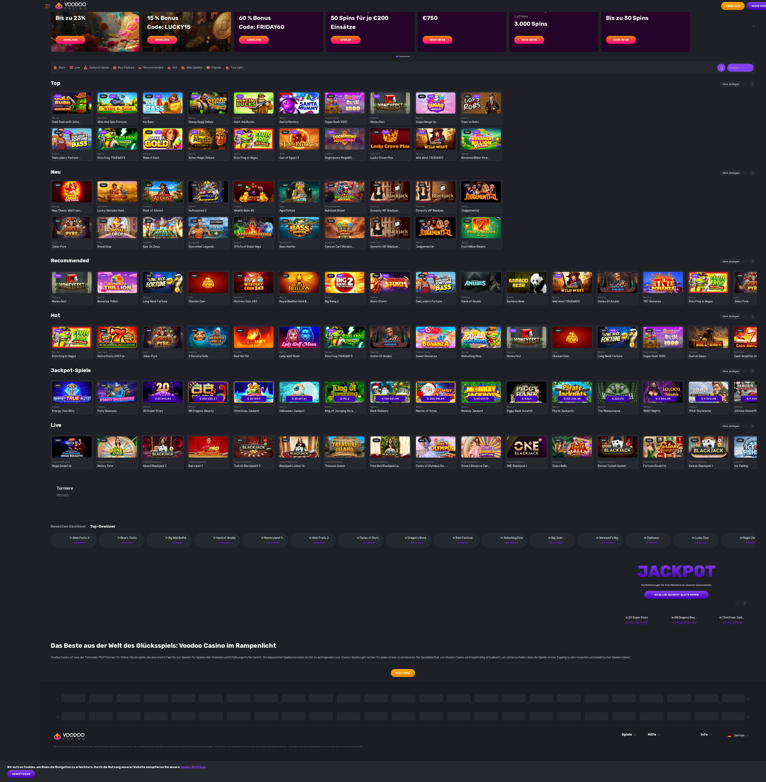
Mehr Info (63, 495)
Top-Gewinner (103, 526)
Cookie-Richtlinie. (193, 767)
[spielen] (71, 101)
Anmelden (733, 6)
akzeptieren (21, 774)
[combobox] (740, 68)
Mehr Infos (437, 39)
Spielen (345, 39)
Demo (72, 110)
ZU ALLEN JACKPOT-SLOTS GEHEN (676, 594)
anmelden (70, 39)
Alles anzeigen (731, 84)
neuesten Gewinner (68, 526)
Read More (403, 673)
